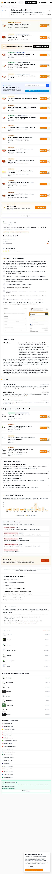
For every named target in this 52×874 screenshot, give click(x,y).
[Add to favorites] (49, 10)
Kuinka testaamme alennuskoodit (8, 788)
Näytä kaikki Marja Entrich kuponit (15, 418)
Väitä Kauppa (45, 560)
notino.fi (10, 224)
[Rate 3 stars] (6, 251)
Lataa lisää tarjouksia (26, 216)
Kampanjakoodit (9, 6)
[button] (45, 25)
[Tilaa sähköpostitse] (47, 85)
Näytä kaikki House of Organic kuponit (16, 454)
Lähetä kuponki (26, 790)
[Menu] (51, 3)
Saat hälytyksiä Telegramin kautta (38, 90)
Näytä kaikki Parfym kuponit (14, 441)
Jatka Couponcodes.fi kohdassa (34, 869)
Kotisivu (2, 6)
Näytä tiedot (10, 29)
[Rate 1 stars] (3, 251)
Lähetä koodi (41, 207)
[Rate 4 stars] (8, 251)
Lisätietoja (30, 866)
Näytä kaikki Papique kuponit (14, 429)
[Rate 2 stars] (5, 251)
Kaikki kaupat (46, 630)
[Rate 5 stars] (9, 251)
